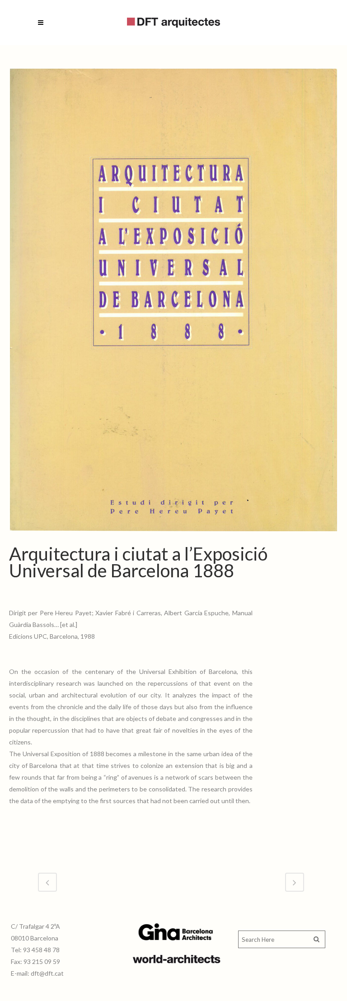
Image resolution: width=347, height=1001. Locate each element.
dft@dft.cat (47, 973)
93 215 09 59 (41, 961)
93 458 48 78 (41, 950)
